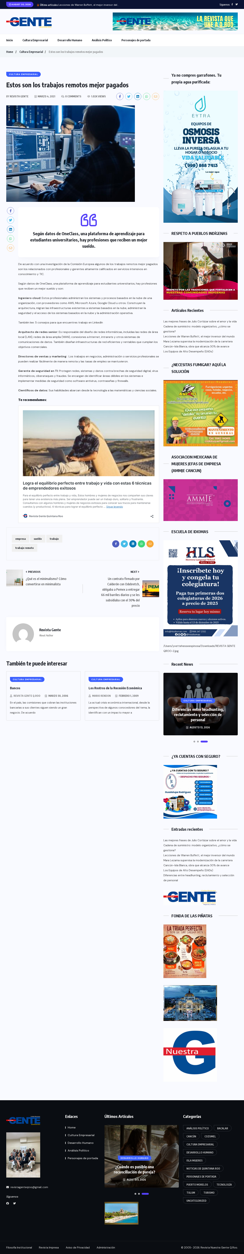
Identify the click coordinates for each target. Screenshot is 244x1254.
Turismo (209, 1192)
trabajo (54, 538)
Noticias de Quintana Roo (203, 1168)
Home (9, 52)
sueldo (38, 538)
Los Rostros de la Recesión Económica (115, 688)
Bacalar (222, 1128)
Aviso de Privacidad (78, 1247)
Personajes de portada (135, 40)
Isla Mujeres (194, 1160)
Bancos (15, 688)
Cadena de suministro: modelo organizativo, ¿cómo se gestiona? (196, 329)
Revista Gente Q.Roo (27, 695)
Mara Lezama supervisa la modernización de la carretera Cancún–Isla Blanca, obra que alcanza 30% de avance (198, 344)
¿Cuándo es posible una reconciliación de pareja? (134, 1169)
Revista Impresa (49, 1247)
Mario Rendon (101, 695)
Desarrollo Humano (70, 40)
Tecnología (224, 1184)
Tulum (190, 1192)
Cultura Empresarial (35, 40)
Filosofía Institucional (19, 1247)
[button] (194, 741)
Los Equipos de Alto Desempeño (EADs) (188, 351)
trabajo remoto (24, 547)
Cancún (191, 1136)
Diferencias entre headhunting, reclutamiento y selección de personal (198, 714)
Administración (106, 1247)
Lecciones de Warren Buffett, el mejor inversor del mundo (199, 336)
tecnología (100, 390)
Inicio (9, 40)
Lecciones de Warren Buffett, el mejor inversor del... (88, 4)
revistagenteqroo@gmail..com (29, 1187)
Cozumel (210, 1136)
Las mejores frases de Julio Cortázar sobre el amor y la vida (200, 321)
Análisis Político (102, 40)
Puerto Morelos (197, 1184)
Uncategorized (196, 1200)
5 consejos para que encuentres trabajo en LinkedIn (69, 322)
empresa (20, 538)
